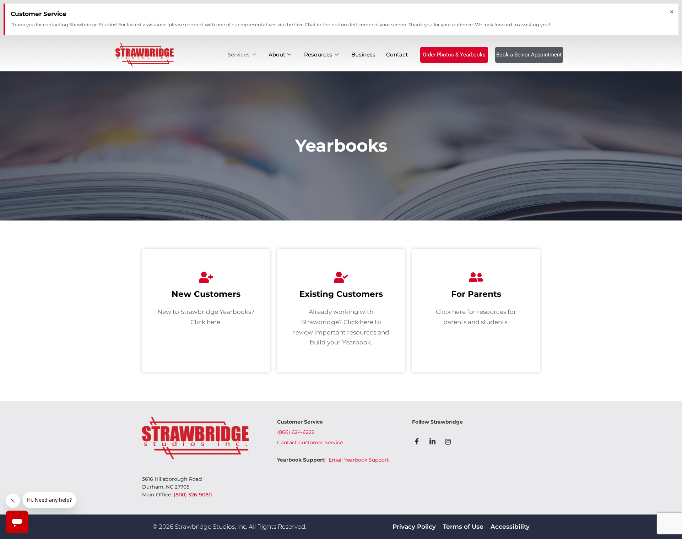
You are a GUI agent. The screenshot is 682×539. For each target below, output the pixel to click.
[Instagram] (450, 441)
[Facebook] (419, 441)
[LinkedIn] (434, 441)
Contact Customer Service (310, 442)
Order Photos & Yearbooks (454, 54)
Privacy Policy (414, 526)
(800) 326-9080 (193, 494)
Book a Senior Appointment (529, 54)
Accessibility (510, 526)
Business (363, 54)
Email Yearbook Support (359, 460)
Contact (397, 54)
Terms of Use (463, 526)
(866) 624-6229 (296, 432)
